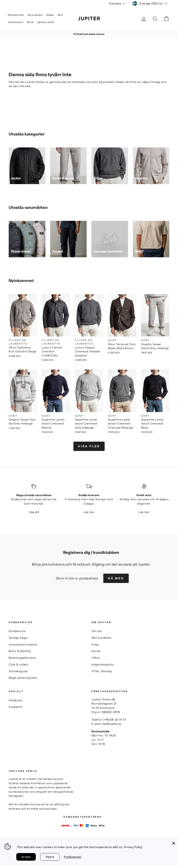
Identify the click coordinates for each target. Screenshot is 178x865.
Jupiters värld (45, 22)
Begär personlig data (23, 677)
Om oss (96, 631)
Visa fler (89, 446)
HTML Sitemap (101, 671)
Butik (30, 22)
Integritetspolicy (102, 664)
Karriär (96, 651)
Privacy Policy (133, 847)
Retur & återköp (20, 651)
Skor (60, 15)
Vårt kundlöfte (101, 637)
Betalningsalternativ (22, 657)
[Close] (173, 843)
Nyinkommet (16, 15)
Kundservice (17, 631)
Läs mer (89, 512)
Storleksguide (18, 671)
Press (95, 644)
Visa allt (34, 512)
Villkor (95, 657)
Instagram (16, 706)
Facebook (15, 700)
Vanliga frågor (18, 637)
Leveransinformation (23, 644)
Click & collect (18, 664)
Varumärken (35, 15)
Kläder (50, 15)
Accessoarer (16, 22)
